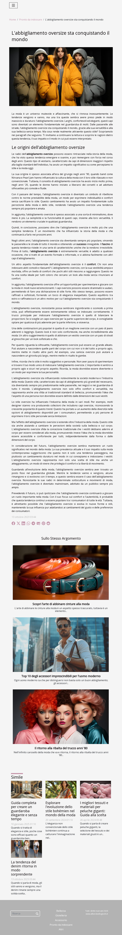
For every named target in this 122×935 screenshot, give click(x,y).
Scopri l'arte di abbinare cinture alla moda (61, 604)
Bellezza (61, 910)
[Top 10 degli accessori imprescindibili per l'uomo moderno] (61, 644)
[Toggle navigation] (13, 5)
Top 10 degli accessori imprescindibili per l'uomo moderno (61, 676)
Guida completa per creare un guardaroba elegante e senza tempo (24, 810)
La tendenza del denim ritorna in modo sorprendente (24, 868)
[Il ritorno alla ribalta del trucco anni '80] (61, 716)
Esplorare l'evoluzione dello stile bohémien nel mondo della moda (60, 808)
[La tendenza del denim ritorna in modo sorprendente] (26, 848)
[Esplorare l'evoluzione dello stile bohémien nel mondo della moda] (61, 789)
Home (12, 19)
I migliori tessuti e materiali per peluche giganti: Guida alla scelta (94, 808)
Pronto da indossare (30, 19)
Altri (61, 929)
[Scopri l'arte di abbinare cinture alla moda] (61, 572)
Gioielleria (61, 915)
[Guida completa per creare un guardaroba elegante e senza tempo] (26, 789)
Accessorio (61, 920)
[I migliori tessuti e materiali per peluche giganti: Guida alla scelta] (95, 789)
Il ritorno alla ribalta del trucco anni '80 (61, 748)
